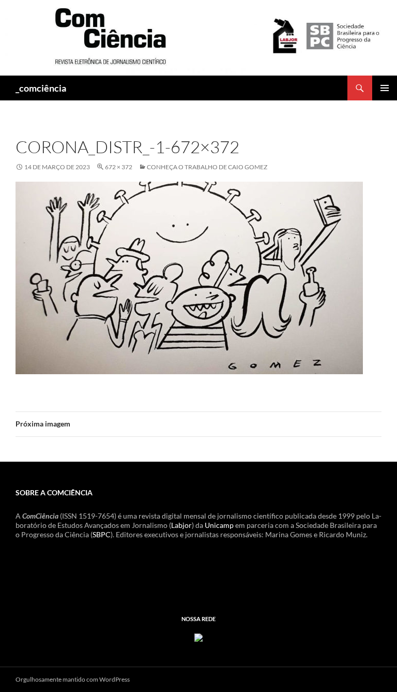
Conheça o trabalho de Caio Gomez (207, 167)
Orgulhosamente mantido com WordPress (73, 679)
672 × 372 (118, 167)
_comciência (41, 88)
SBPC (102, 534)
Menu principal (384, 88)
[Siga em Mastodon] (198, 636)
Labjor (181, 525)
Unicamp (219, 525)
